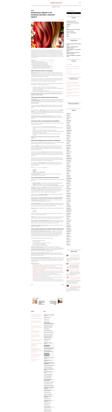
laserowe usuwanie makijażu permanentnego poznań (49, 348)
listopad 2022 (68, 156)
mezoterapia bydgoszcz (48, 375)
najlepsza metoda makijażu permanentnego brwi (47, 390)
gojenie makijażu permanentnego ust (48, 333)
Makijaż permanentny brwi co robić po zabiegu (49, 358)
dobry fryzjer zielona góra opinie (48, 325)
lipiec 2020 (68, 183)
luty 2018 (67, 223)
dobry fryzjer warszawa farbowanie (49, 323)
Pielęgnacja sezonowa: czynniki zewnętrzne (73, 29)
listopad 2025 (68, 128)
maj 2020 (67, 186)
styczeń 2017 (68, 244)
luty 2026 (67, 123)
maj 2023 (67, 150)
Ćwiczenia (68, 26)
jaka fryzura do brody (48, 334)
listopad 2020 (68, 176)
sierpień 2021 (68, 166)
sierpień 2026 (68, 113)
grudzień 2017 (68, 226)
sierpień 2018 (68, 213)
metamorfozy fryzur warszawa (49, 363)
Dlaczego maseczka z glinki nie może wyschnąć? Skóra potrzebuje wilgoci (36, 327)
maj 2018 (67, 218)
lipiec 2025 (68, 135)
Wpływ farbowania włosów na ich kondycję (38, 61)
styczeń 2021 (68, 175)
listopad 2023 (68, 148)
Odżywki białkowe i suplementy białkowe (72, 74)
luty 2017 (67, 243)
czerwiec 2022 (68, 161)
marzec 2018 (68, 221)
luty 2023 (67, 153)
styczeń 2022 (68, 165)
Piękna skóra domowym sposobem (36, 318)
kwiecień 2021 (68, 170)
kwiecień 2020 (68, 188)
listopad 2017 (68, 228)
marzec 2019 (68, 201)
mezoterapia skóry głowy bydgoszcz (49, 388)
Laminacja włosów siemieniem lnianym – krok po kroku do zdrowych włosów (36, 356)
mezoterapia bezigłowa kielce (49, 365)
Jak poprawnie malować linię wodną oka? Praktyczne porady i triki (36, 322)
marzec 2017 (68, 241)
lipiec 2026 (68, 115)
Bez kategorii (68, 24)
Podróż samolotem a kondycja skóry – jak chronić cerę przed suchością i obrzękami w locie (74, 256)
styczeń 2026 (68, 125)
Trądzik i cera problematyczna (71, 32)
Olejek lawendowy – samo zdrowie (38, 277)
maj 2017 (67, 238)
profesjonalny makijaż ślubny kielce (48, 401)
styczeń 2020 (68, 193)
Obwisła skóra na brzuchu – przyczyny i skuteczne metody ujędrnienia (35, 336)
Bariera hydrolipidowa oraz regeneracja (72, 22)
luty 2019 (67, 203)
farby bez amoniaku (39, 126)
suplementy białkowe (47, 410)
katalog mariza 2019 (47, 339)
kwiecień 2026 (68, 120)
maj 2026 (67, 118)
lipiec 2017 (68, 234)
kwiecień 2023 (68, 151)
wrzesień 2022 (68, 160)
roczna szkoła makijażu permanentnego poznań (47, 407)
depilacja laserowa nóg (47, 317)
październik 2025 (69, 130)
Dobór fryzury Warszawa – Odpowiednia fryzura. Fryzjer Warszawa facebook (45, 267)
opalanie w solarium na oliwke (48, 394)
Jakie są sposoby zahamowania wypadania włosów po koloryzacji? (41, 67)
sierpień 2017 (68, 233)
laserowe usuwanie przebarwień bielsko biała (48, 351)
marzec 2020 (68, 190)
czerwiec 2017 (68, 236)
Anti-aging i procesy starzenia (71, 21)
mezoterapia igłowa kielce (47, 377)
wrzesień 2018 (68, 211)
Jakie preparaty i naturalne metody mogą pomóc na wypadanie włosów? (43, 66)
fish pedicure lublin (48, 327)
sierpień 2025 (68, 133)
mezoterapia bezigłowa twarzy (48, 374)
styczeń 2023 (68, 155)
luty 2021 (67, 173)
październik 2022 (69, 158)
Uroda (32, 10)
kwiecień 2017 (68, 239)
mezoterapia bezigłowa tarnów (48, 372)
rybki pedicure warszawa (47, 409)
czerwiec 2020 (68, 185)
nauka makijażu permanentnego (47, 392)
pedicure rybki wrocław (47, 398)
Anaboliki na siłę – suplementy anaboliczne (73, 66)
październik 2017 (69, 229)
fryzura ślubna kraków (48, 330)
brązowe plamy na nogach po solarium (49, 315)
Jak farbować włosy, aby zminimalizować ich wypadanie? (40, 63)
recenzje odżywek (46, 404)
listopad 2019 (68, 196)
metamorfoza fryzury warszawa (47, 361)
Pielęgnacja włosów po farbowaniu (36, 142)
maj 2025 (67, 138)
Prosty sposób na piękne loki (37, 279)
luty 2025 (67, 143)
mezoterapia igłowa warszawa (48, 383)
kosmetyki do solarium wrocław (48, 343)
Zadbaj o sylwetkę (69, 64)
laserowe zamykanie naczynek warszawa (47, 355)
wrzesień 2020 (68, 180)
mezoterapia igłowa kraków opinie (48, 380)
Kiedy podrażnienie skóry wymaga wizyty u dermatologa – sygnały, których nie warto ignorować (75, 278)
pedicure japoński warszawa (47, 396)
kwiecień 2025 (68, 140)
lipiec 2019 (68, 198)
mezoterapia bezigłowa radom (48, 369)
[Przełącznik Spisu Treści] (51, 60)
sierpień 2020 (68, 181)
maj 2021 (67, 168)
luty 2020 (67, 191)
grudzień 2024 (68, 145)
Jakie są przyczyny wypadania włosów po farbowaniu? (39, 62)
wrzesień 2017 (68, 231)
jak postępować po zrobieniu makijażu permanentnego (48, 337)
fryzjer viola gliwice (46, 328)
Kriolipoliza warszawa (47, 346)
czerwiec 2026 (68, 117)
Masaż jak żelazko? (36, 274)
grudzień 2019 (68, 195)
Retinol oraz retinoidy (69, 31)
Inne (67, 27)
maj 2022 (67, 163)
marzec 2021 (68, 171)
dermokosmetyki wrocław (46, 319)
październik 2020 (69, 178)
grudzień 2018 (68, 206)
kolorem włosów (48, 55)
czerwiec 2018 (68, 216)
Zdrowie (67, 36)
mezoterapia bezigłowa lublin (48, 367)
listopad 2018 (68, 208)
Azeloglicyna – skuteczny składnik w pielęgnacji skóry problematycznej (36, 344)
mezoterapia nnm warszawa (49, 385)
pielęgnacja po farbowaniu (38, 167)
